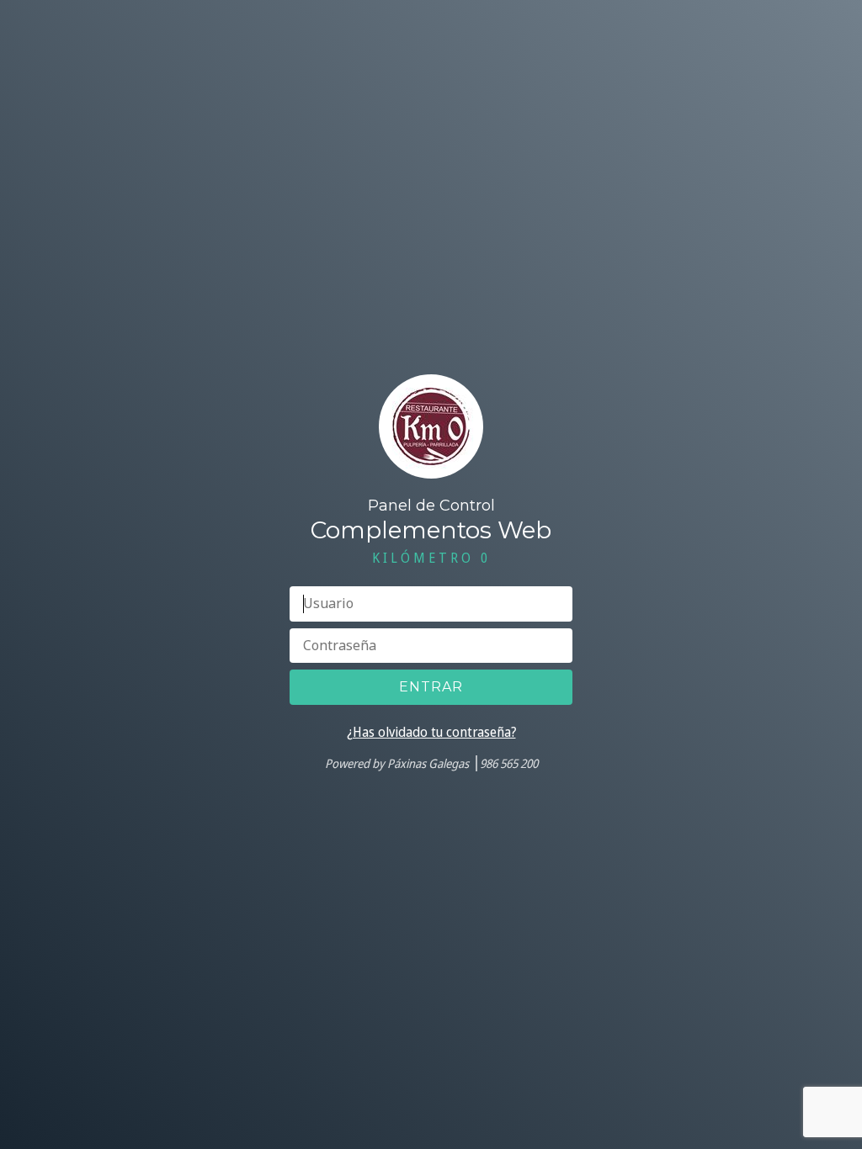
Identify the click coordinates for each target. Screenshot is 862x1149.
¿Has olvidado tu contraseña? (431, 732)
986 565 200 (509, 763)
